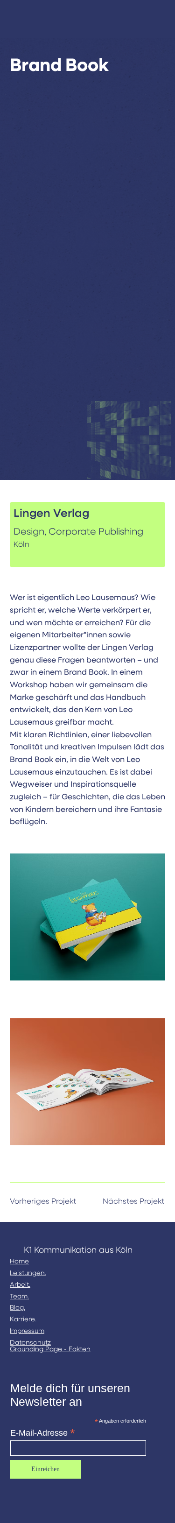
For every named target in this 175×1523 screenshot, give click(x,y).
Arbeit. (20, 1285)
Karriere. (23, 1319)
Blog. (17, 1307)
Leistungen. (28, 1273)
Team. (19, 1296)
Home (19, 1261)
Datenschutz (30, 1343)
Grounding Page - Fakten (50, 1349)
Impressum (27, 1331)
